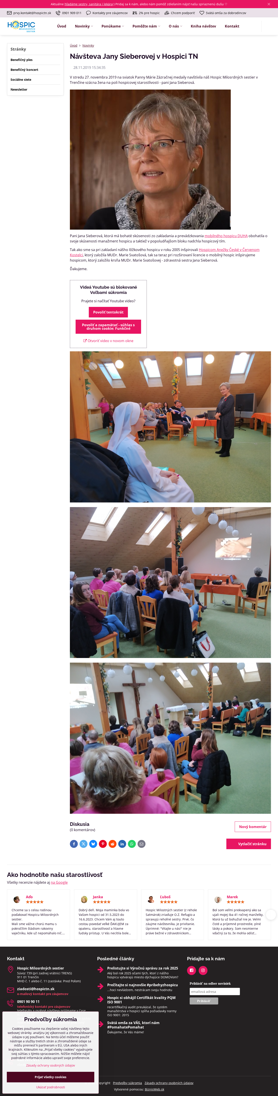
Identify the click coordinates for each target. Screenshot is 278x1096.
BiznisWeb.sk (154, 1089)
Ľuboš (165, 896)
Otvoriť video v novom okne (110, 340)
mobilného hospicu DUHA (226, 235)
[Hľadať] (268, 26)
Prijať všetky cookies (50, 1077)
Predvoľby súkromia (127, 1083)
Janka (98, 896)
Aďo (29, 896)
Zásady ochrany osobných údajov (169, 1083)
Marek (232, 896)
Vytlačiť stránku (252, 843)
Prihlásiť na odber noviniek (210, 983)
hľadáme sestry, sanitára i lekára (89, 4)
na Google (59, 882)
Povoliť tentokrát (108, 312)
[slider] (35, 902)
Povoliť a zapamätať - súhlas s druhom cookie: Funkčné (108, 327)
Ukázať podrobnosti (50, 1087)
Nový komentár (253, 826)
